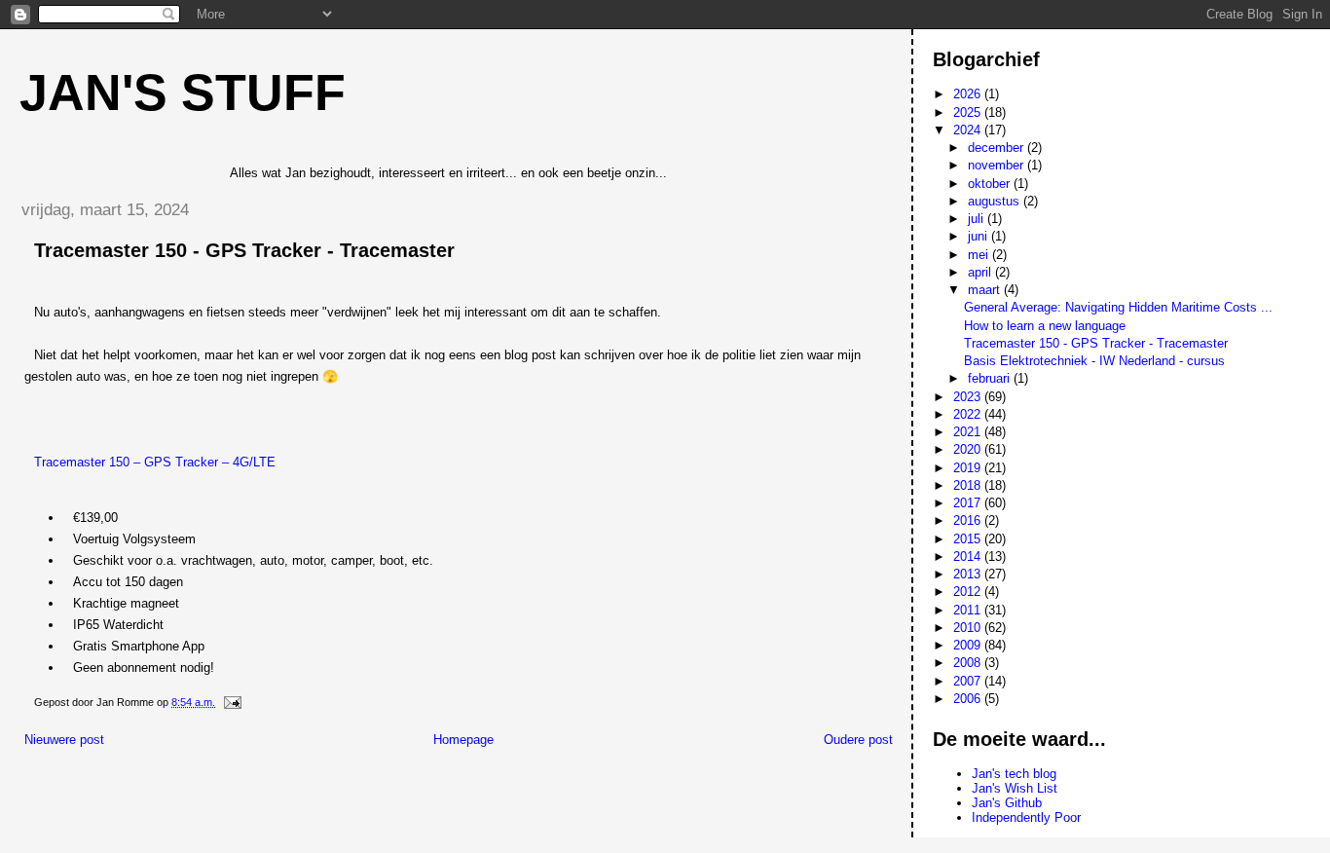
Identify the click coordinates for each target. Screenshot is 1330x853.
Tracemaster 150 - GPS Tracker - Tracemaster (1096, 343)
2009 (968, 645)
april (981, 272)
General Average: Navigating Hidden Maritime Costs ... (1118, 307)
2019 (968, 468)
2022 (968, 414)
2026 (968, 94)
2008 (968, 662)
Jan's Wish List (1014, 788)
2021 (968, 432)
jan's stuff (182, 92)
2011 (968, 610)
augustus (995, 201)
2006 (968, 698)
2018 (968, 485)
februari (991, 378)
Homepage (463, 739)
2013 (968, 574)
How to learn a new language (1045, 325)
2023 (968, 396)
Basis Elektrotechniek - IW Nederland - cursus (1094, 360)
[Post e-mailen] (231, 702)
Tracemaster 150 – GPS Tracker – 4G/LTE (155, 462)
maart (986, 289)
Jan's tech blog (1014, 773)
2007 (968, 681)
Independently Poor (1026, 817)
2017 (968, 503)
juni (979, 236)
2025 (968, 112)
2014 (968, 556)
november (997, 165)
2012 (968, 591)
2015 (968, 539)
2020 (968, 449)
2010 (968, 627)
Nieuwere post (64, 739)
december (997, 147)
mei (980, 254)
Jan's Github (1007, 803)
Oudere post (858, 739)
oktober (991, 183)
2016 (968, 520)
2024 (968, 130)
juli (977, 218)
